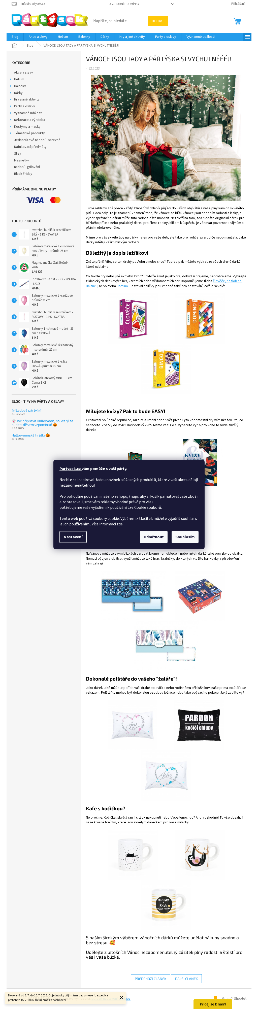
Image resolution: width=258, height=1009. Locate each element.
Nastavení (73, 537)
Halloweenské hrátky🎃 (31, 435)
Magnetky (21, 160)
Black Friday (23, 173)
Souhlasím (185, 537)
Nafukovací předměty (30, 146)
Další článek (186, 979)
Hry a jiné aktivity (27, 99)
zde (120, 524)
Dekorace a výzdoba (29, 119)
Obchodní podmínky (124, 4)
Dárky (18, 92)
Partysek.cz (70, 469)
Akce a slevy (23, 72)
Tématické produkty (29, 133)
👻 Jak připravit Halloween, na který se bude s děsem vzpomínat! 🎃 (42, 423)
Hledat (158, 21)
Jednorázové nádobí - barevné (37, 140)
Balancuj (92, 286)
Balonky (20, 86)
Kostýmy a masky (27, 126)
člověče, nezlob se (227, 281)
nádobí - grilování (27, 167)
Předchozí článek (150, 979)
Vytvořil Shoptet (234, 998)
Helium (19, 79)
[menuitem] (15, 37)
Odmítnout (154, 537)
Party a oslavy (24, 106)
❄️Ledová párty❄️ (26, 410)
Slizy (17, 153)
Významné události (28, 113)
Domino (122, 286)
